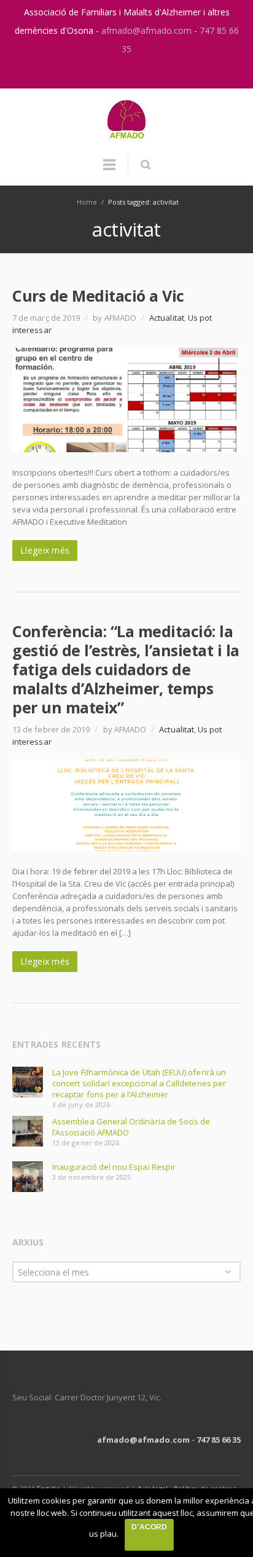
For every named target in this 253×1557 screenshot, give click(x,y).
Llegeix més (44, 550)
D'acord (148, 1527)
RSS (140, 73)
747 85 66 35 (219, 1439)
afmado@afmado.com (147, 30)
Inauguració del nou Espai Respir (114, 1166)
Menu (109, 170)
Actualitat (166, 317)
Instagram (114, 73)
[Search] (145, 165)
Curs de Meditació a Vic (98, 295)
